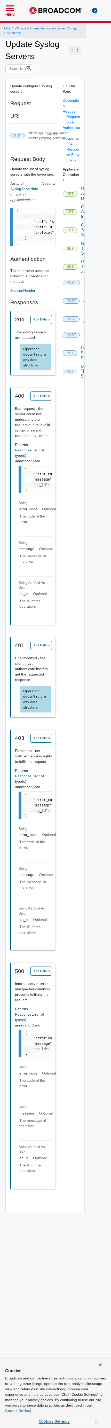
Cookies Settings (54, 1421)
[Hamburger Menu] (10, 7)
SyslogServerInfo (24, 189)
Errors (71, 160)
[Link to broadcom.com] (55, 10)
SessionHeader (22, 290)
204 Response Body (73, 149)
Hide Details (41, 319)
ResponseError (28, 450)
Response (71, 138)
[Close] (100, 1364)
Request (69, 111)
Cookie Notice (17, 1411)
